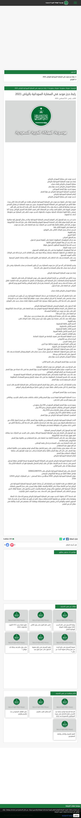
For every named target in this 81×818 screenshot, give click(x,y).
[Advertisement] (40, 21)
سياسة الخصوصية (67, 816)
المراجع (72, 79)
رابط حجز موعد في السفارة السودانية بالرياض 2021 (59, 77)
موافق (76, 816)
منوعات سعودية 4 (53, 88)
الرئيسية (73, 88)
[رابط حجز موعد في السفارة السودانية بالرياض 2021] (67, 539)
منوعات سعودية (65, 88)
